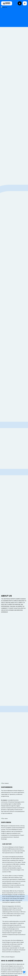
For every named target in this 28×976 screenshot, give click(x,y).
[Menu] (25, 3)
